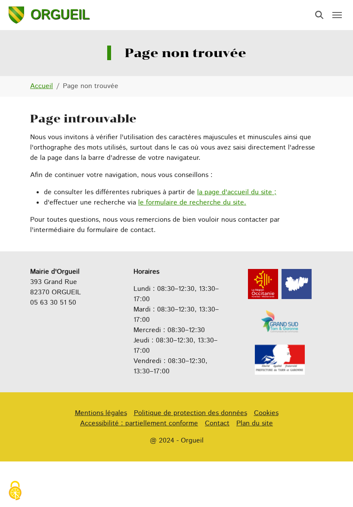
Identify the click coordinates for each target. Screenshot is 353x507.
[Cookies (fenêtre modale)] (15, 491)
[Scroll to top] (334, 488)
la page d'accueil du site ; (236, 192)
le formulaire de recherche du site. (192, 203)
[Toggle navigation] (337, 15)
